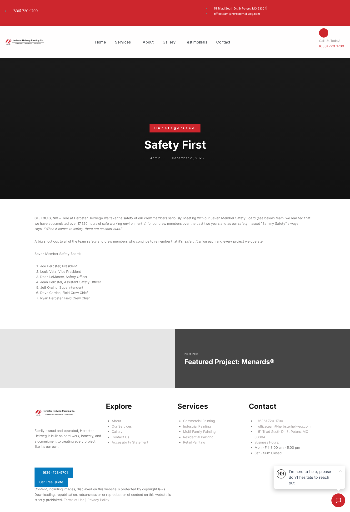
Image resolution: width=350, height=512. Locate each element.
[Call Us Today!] (323, 33)
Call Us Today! (329, 41)
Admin (155, 158)
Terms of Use (74, 500)
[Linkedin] (209, 492)
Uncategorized (174, 128)
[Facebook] (183, 492)
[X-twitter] (196, 492)
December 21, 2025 (188, 158)
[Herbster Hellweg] (25, 42)
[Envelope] (222, 492)
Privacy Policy (98, 500)
